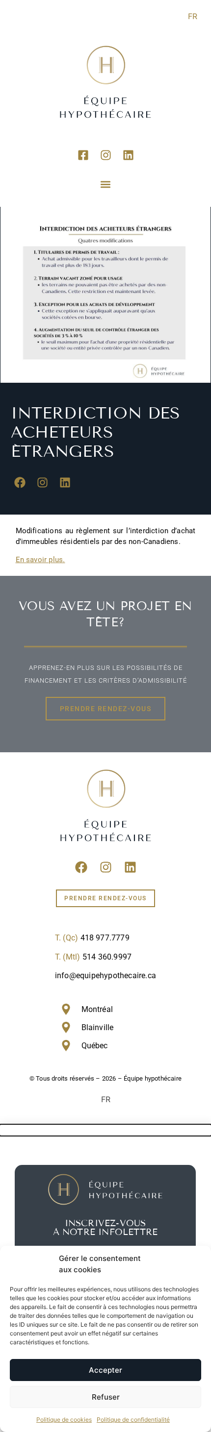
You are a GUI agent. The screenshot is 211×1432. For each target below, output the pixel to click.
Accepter (105, 1370)
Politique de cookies (64, 1419)
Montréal (97, 1009)
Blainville (97, 1027)
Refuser (106, 1397)
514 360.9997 (107, 957)
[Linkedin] (128, 155)
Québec (94, 1045)
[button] (106, 184)
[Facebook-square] (83, 155)
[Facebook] (20, 482)
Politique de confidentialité (133, 1419)
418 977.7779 (105, 937)
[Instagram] (105, 155)
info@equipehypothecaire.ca (105, 975)
